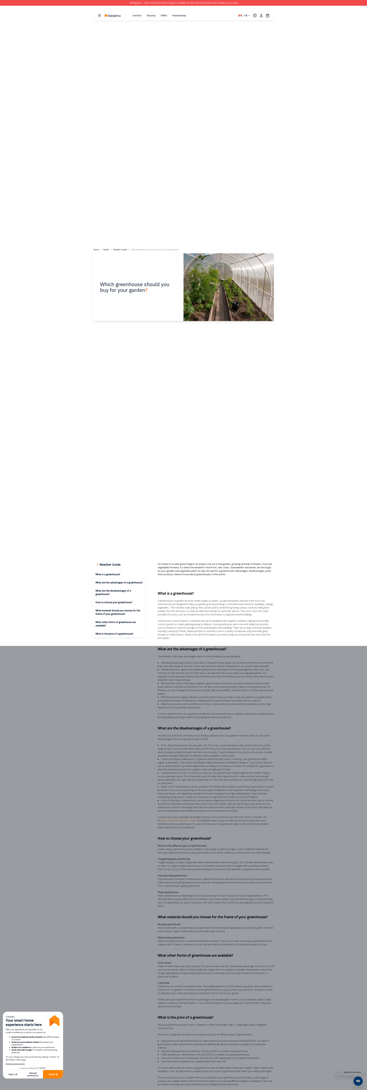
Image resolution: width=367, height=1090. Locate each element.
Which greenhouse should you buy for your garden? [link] (155, 249)
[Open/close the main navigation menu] (99, 15)
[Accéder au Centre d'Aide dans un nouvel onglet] (255, 15)
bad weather (237, 567)
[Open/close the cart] (267, 15)
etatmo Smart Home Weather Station (179, 820)
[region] (183, 3)
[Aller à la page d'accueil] (117, 15)
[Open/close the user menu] (261, 15)
